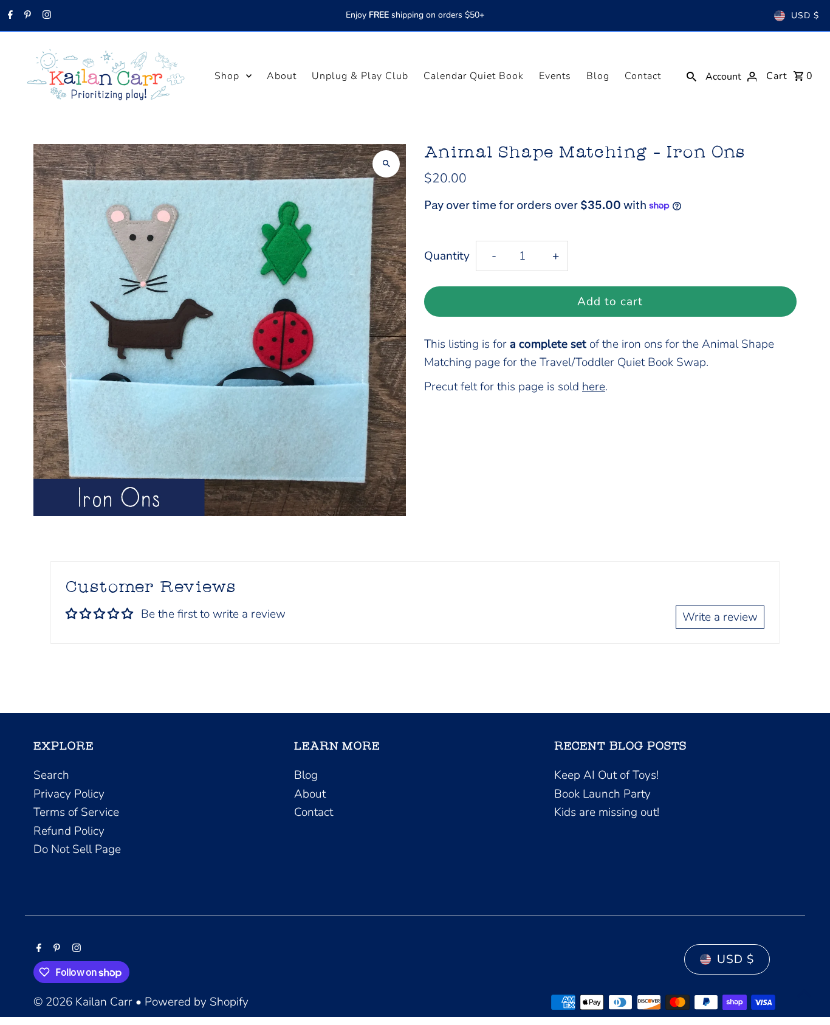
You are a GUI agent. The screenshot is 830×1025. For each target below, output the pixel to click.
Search (51, 775)
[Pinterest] (26, 16)
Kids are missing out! (606, 812)
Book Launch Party (602, 794)
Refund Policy (69, 831)
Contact (643, 76)
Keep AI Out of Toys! (606, 775)
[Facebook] (9, 16)
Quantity (447, 256)
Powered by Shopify (197, 1002)
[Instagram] (45, 16)
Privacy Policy (69, 794)
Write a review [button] (720, 617)
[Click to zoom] (386, 164)
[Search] (691, 75)
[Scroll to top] (804, 993)
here (593, 387)
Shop (226, 76)
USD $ (805, 15)
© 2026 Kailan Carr (84, 1002)
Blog (597, 76)
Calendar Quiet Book (474, 76)
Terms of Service (76, 812)
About (282, 76)
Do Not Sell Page (77, 849)
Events (555, 76)
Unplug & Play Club (360, 76)
